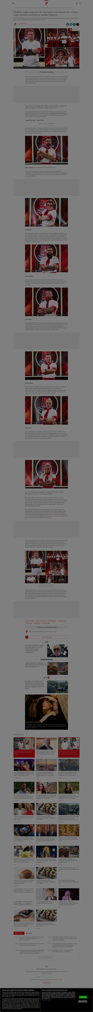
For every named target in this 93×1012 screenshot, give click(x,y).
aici (30, 1004)
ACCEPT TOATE (83, 997)
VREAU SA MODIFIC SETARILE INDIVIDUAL (82, 1001)
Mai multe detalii (12, 996)
